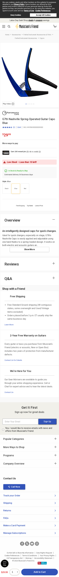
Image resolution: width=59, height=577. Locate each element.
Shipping (7, 503)
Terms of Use (29, 11)
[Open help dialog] (5, 563)
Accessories (16, 35)
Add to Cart (40, 572)
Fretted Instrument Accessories (26, 38)
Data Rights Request (44, 553)
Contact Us (9, 392)
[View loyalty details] (40, 152)
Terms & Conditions (29, 556)
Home (7, 35)
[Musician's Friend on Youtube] (32, 543)
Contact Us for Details (13, 360)
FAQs (6, 518)
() (8, 127)
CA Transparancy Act (15, 558)
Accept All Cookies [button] (43, 15)
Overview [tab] (12, 220)
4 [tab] (31, 104)
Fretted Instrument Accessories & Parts (37, 35)
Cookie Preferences (42, 11)
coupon (39, 20)
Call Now (15, 486)
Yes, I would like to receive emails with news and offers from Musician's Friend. (28, 429)
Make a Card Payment (14, 525)
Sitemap (28, 558)
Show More (29, 249)
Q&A (19, 127)
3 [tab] (30, 104)
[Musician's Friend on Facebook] (22, 543)
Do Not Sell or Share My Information (20, 553)
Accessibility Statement (43, 558)
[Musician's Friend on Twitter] (27, 543)
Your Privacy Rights (47, 556)
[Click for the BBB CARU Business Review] (42, 563)
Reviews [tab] (12, 264)
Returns (7, 510)
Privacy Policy (19, 4)
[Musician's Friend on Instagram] (36, 543)
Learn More (9, 325)
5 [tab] (33, 104)
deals (30, 20)
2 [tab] (28, 104)
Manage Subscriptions (14, 533)
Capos (42, 38)
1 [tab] (26, 104)
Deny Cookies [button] (16, 15)
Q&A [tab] (8, 278)
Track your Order (11, 495)
